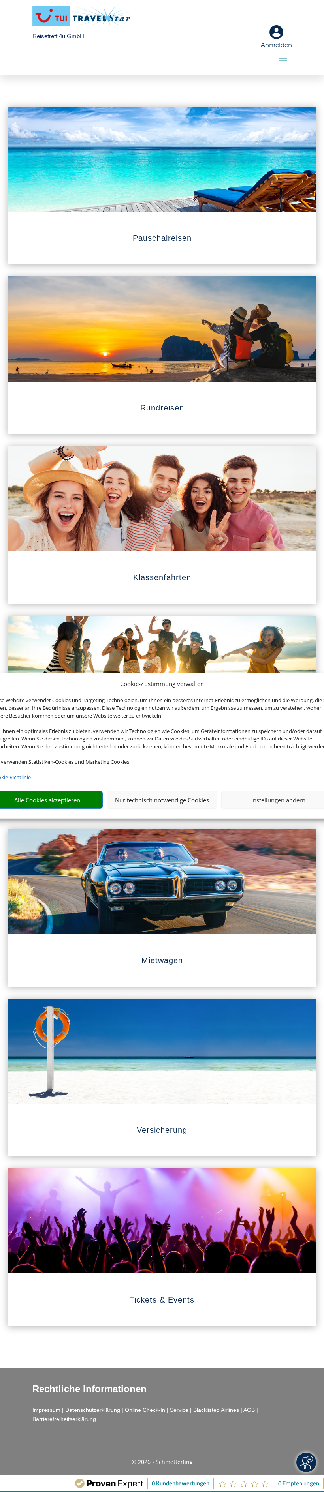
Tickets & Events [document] (162, 1299)
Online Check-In (145, 1410)
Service (179, 1410)
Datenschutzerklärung (92, 1410)
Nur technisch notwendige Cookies (162, 800)
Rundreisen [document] (162, 407)
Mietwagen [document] (162, 960)
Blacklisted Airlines (216, 1410)
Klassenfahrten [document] (162, 577)
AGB (249, 1410)
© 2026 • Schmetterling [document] (162, 1462)
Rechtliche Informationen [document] (89, 1389)
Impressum (46, 1410)
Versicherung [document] (162, 1130)
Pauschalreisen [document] (162, 238)
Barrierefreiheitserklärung (64, 1419)
